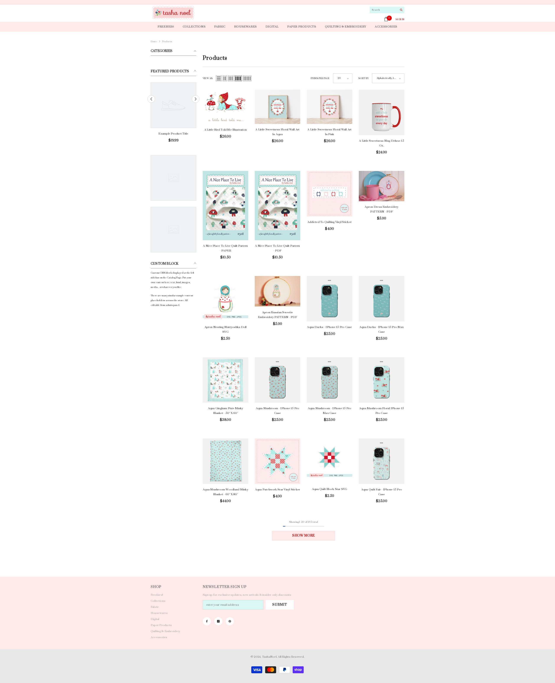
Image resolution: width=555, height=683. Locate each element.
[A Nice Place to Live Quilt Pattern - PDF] (277, 205)
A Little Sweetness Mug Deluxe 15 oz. (381, 143)
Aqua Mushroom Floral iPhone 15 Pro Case (381, 411)
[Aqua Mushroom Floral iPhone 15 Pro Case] (381, 380)
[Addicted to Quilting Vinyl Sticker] (329, 193)
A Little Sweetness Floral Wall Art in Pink (329, 132)
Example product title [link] (173, 133)
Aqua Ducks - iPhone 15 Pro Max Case (381, 329)
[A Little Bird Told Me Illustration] (225, 107)
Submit (279, 605)
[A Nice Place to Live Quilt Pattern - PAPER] (225, 205)
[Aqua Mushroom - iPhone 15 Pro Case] (277, 380)
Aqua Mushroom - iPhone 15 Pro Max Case (329, 411)
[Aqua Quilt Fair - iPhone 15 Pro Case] (381, 461)
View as (208, 78)
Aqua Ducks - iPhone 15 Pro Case (329, 327)
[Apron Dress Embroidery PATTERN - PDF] (381, 186)
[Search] (387, 10)
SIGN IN (399, 19)
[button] (195, 99)
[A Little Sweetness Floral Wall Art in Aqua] (277, 107)
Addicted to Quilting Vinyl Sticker (329, 222)
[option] (173, 114)
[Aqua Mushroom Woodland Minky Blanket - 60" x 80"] (225, 461)
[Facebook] (207, 621)
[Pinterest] (230, 621)
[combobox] (384, 10)
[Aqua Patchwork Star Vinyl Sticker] (277, 461)
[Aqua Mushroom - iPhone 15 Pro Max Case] (329, 380)
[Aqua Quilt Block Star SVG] (329, 461)
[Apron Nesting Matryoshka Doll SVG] (225, 298)
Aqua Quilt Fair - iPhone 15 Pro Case (381, 492)
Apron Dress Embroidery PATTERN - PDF (381, 209)
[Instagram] (218, 621)
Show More (303, 536)
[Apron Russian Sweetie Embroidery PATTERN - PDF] (277, 291)
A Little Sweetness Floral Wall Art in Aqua (277, 132)
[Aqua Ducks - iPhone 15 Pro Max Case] (381, 298)
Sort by (363, 78)
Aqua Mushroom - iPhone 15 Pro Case (277, 411)
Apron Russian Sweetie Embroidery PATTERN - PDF (277, 315)
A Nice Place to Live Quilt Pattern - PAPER (225, 248)
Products (167, 41)
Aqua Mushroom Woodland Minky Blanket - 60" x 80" (225, 492)
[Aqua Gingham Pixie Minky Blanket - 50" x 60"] (225, 380)
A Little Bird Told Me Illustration (225, 129)
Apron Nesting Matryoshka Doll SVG (225, 329)
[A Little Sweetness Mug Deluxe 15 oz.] (381, 112)
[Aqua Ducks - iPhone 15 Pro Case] (329, 298)
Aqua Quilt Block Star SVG (329, 489)
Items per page (320, 78)
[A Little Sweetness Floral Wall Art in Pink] (329, 107)
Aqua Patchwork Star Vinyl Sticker (277, 489)
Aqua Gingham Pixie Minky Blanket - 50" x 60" (225, 411)
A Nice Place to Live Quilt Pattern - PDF (277, 248)
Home (154, 41)
